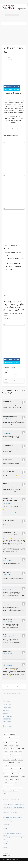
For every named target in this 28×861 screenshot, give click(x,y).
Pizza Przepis (6, 710)
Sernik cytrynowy (13, 812)
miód (5, 762)
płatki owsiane (19, 773)
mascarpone (6, 759)
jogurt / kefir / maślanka (9, 748)
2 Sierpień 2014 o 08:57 (7, 665)
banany (5, 734)
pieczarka (8, 57)
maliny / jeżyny (18, 756)
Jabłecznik (5, 713)
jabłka (11, 745)
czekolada (7, 367)
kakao (5, 751)
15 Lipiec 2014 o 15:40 (7, 522)
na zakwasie (6, 765)
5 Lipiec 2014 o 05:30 (7, 485)
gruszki (5, 745)
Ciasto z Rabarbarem (7, 712)
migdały (21, 759)
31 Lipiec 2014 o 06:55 (7, 636)
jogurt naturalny (21, 748)
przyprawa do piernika (8, 773)
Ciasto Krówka (10, 821)
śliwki (5, 790)
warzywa (18, 779)
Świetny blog (6, 812)
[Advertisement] (14, 33)
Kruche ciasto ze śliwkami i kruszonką (16, 804)
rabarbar (6, 776)
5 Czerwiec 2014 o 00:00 (8, 403)
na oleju (13, 367)
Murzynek (8, 824)
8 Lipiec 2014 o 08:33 (7, 503)
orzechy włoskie (7, 770)
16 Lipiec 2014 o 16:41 (7, 536)
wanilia (11, 779)
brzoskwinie (12, 734)
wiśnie (5, 782)
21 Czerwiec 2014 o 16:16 (7, 460)
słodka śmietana (14, 776)
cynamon (18, 737)
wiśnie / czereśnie (14, 782)
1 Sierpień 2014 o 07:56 (7, 653)
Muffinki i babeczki (9, 62)
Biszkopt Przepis (7, 721)
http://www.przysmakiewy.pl (9, 512)
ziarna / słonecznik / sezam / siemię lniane (13, 787)
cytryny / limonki (7, 739)
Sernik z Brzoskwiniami (8, 703)
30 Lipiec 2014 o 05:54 (7, 604)
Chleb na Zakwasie (7, 704)
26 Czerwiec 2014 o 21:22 (8, 473)
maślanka (14, 759)
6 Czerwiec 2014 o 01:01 (7, 418)
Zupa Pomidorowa (7, 707)
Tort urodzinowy (10, 809)
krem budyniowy (7, 754)
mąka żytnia (11, 762)
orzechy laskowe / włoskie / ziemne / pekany (13, 768)
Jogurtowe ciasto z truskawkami (13, 802)
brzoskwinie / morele (8, 737)
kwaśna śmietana (17, 754)
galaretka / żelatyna (15, 742)
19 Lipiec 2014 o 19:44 (7, 560)
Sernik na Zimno (6, 706)
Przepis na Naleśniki (7, 716)
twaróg (5, 779)
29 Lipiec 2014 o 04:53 (7, 589)
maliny (10, 756)
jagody (17, 745)
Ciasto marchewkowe (7, 715)
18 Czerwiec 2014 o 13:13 (7, 433)
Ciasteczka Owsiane (7, 719)
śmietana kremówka (14, 790)
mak (5, 756)
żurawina (6, 793)
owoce (15, 770)
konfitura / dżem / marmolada (16, 751)
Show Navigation (22, 13)
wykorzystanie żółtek (8, 785)
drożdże (6, 742)
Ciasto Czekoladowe (7, 718)
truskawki (23, 776)
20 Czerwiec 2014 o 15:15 (8, 447)
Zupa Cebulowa (6, 709)
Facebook (14, 18)
